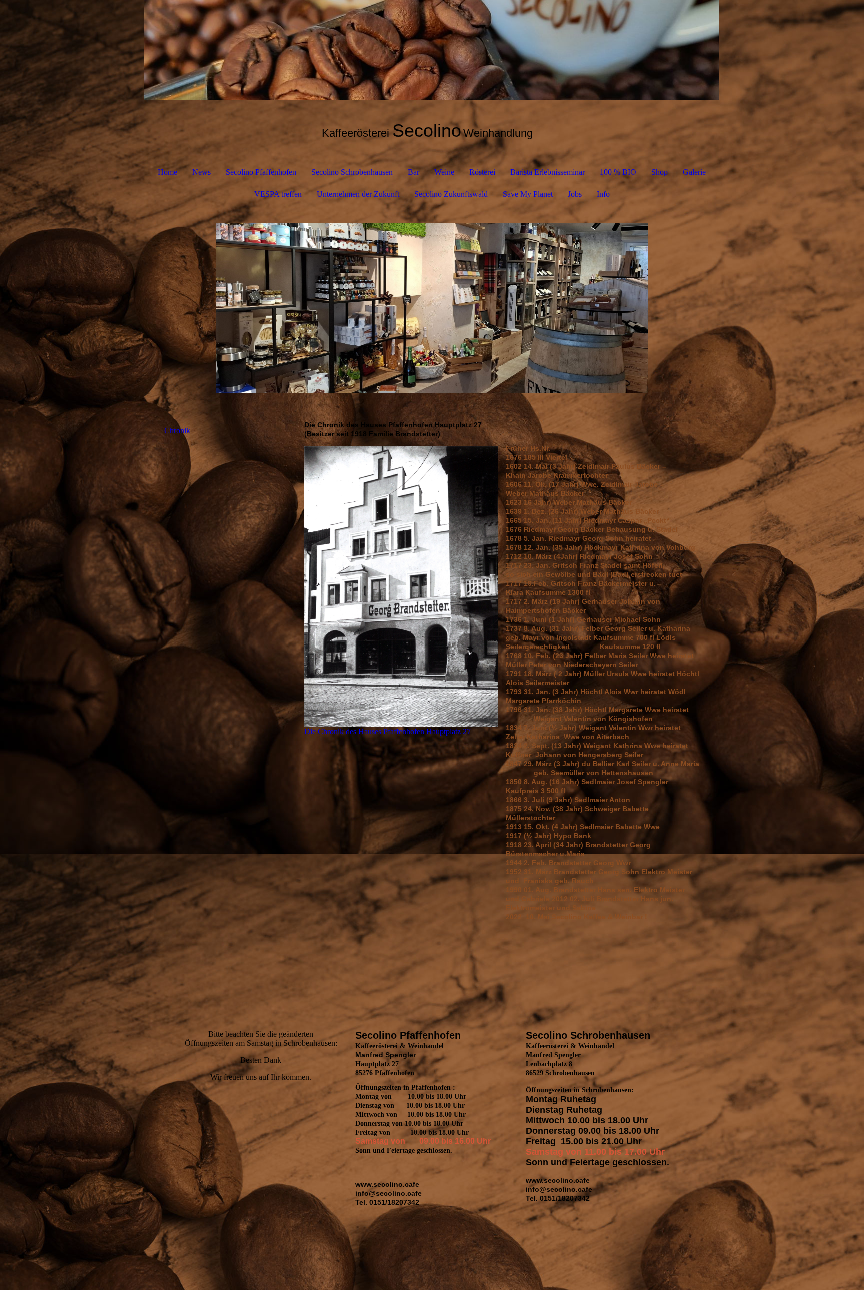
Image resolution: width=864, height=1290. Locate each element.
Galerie (694, 172)
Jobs (575, 194)
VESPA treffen (278, 194)
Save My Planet (528, 194)
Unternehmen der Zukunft (358, 194)
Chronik (177, 430)
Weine (444, 172)
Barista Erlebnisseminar (547, 172)
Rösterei (483, 172)
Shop (660, 172)
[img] (432, 50)
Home (168, 172)
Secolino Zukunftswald (451, 194)
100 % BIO (618, 172)
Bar (414, 172)
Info (603, 194)
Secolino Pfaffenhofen (261, 172)
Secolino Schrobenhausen (352, 172)
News (201, 172)
